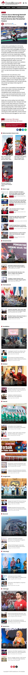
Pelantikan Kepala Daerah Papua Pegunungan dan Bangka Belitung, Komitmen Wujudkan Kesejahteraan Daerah (17, 266)
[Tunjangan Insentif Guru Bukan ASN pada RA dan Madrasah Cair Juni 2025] (4, 352)
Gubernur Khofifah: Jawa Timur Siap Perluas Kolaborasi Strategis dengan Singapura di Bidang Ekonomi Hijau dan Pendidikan (17, 310)
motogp (14, 121)
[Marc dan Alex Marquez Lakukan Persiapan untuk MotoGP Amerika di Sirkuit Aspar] (4, 621)
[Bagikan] (25, 24)
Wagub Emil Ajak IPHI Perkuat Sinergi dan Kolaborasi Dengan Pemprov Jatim (17, 502)
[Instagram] (11, 667)
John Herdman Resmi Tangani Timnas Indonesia (16, 209)
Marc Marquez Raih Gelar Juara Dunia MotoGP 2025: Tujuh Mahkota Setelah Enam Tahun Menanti (7, 158)
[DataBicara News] (11, 3)
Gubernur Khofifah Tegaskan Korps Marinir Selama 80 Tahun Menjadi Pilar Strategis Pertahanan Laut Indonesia (17, 651)
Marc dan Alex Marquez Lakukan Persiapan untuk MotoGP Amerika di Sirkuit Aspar (17, 621)
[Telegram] (23, 130)
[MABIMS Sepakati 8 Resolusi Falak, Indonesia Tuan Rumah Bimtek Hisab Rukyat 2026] (4, 509)
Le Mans (16, 119)
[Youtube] (14, 667)
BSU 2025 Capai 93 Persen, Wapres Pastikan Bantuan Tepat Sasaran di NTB (16, 389)
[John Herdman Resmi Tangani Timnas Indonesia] (4, 210)
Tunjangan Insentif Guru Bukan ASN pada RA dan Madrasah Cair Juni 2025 (16, 352)
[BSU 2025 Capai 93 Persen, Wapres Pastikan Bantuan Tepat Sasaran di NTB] (4, 390)
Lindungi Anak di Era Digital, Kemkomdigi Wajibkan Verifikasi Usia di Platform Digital (17, 576)
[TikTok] (16, 667)
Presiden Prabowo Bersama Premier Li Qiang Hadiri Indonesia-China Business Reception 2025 (17, 316)
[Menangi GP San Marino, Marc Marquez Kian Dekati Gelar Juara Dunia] (21, 145)
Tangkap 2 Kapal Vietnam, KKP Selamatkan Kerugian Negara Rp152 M (17, 279)
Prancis (20, 121)
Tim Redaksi (22, 671)
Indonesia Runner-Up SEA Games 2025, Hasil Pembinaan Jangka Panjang (17, 234)
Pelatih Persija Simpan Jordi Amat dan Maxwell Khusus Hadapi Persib (17, 226)
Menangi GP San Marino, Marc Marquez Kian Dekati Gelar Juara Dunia (20, 158)
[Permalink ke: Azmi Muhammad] (2, 24)
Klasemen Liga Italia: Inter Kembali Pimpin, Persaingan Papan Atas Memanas (17, 218)
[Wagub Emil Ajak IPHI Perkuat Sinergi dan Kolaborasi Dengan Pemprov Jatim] (4, 502)
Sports (3, 180)
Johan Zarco (9, 119)
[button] (23, 3)
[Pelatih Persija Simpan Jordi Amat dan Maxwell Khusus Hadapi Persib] (4, 227)
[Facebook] (17, 130)
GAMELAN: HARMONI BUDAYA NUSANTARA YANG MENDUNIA (15, 396)
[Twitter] (20, 130)
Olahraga (3, 12)
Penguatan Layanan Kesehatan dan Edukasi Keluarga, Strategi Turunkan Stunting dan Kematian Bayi (17, 464)
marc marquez (6, 121)
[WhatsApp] (25, 130)
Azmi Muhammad (8, 23)
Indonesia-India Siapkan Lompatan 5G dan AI (16, 583)
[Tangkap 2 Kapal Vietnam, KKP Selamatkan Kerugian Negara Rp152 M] (4, 280)
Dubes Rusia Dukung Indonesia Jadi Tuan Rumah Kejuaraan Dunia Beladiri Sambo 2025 (17, 614)
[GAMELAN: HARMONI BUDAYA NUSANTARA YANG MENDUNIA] (4, 396)
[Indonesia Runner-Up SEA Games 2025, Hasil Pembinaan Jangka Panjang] (4, 235)
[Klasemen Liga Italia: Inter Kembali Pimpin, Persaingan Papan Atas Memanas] (4, 218)
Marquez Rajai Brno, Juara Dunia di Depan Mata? (6, 184)
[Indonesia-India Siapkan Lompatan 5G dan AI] (4, 584)
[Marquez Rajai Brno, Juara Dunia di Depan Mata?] (7, 171)
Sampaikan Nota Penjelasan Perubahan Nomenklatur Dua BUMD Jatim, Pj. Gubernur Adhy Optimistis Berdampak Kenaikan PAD (16, 427)
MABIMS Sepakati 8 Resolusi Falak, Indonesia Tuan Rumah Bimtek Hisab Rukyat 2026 (17, 508)
